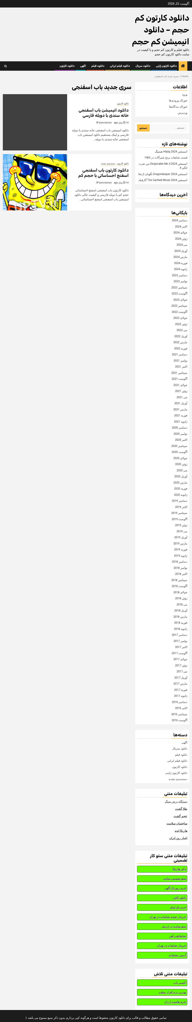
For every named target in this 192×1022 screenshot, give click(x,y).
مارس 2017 (180, 683)
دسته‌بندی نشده (108, 163)
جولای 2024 (180, 232)
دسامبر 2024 (179, 220)
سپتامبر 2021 (179, 373)
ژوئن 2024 (181, 238)
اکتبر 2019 (181, 507)
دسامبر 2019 (179, 500)
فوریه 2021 (180, 415)
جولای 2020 (180, 458)
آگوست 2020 (179, 452)
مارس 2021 (180, 409)
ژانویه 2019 (180, 555)
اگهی (83, 66)
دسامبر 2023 (179, 275)
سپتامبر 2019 (179, 513)
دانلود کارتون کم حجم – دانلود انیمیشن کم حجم (160, 29)
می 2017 (182, 671)
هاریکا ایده (181, 831)
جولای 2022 (180, 318)
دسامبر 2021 (179, 354)
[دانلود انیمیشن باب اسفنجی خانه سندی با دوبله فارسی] (35, 122)
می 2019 (182, 531)
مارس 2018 (180, 616)
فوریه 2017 (180, 690)
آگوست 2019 (179, 519)
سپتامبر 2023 (179, 287)
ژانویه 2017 (180, 696)
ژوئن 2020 (181, 464)
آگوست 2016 (179, 720)
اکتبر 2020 (181, 440)
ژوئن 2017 (181, 665)
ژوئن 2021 (181, 391)
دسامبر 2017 (179, 635)
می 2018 (182, 604)
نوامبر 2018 (180, 568)
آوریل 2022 (180, 336)
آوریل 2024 (180, 251)
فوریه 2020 (180, 488)
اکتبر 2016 (181, 708)
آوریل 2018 (180, 610)
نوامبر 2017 (180, 641)
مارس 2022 (180, 342)
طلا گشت (181, 809)
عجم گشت (180, 816)
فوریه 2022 (180, 348)
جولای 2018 (180, 592)
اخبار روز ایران (178, 838)
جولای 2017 (180, 659)
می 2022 (182, 330)
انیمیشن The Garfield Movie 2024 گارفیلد (162, 180)
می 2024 (182, 244)
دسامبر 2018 (179, 561)
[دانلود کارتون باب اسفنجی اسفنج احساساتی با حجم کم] (35, 182)
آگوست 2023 (179, 293)
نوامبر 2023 (180, 281)
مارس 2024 (180, 257)
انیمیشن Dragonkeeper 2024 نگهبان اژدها (162, 174)
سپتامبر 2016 (179, 714)
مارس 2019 (180, 543)
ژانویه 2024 (180, 269)
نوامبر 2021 (180, 360)
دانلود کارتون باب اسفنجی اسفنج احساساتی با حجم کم (103, 173)
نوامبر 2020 (180, 434)
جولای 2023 (180, 299)
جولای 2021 (180, 385)
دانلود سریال (142, 66)
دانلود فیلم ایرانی (120, 66)
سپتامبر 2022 (179, 305)
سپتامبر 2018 (179, 580)
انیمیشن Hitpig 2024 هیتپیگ (171, 151)
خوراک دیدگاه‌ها (178, 106)
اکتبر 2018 (181, 574)
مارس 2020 (180, 482)
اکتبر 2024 (181, 226)
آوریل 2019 (180, 537)
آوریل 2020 (180, 476)
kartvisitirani (105, 122)
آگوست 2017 (179, 653)
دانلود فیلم (97, 66)
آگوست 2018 (179, 586)
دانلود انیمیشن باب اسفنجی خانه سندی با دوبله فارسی (104, 113)
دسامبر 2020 (179, 427)
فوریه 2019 (180, 549)
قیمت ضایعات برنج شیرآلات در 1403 (165, 157)
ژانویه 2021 (180, 421)
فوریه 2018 (180, 622)
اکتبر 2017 (181, 647)
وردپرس (182, 112)
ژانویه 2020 (180, 494)
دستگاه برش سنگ (176, 801)
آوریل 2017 (180, 677)
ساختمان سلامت (176, 823)
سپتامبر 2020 (179, 446)
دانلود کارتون (67, 66)
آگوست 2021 (179, 379)
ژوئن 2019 (181, 525)
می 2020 (182, 470)
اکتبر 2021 (181, 366)
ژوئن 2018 (181, 598)
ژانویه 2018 (180, 629)
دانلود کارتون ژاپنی (166, 66)
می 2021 (182, 397)
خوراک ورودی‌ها (178, 100)
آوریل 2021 (180, 403)
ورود (184, 94)
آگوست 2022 (179, 312)
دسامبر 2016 (179, 702)
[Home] (183, 66)
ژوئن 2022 (181, 324)
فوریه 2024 (180, 263)
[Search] (5, 66)
